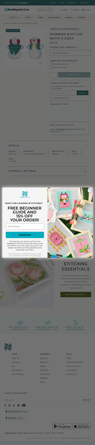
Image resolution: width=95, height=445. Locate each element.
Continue (25, 235)
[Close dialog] (90, 190)
